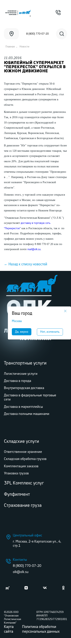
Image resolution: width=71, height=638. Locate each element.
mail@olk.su (34, 249)
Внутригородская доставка (24, 388)
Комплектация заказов (21, 466)
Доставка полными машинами (26, 414)
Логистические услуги (20, 373)
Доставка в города (17, 381)
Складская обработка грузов (25, 459)
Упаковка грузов (16, 473)
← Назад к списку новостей (25, 264)
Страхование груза (23, 505)
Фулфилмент (17, 494)
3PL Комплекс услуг (24, 483)
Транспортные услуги (25, 363)
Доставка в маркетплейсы (23, 406)
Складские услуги (21, 441)
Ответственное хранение (23, 451)
